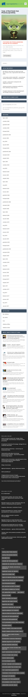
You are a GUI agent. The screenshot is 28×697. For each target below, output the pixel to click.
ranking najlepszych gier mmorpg (11, 641)
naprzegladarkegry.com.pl (10, 45)
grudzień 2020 (6, 195)
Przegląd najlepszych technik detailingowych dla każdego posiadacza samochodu (13, 91)
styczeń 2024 (6, 144)
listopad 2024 (6, 131)
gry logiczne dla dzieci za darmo (11, 586)
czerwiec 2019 (6, 222)
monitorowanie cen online (9, 598)
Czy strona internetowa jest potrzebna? (11, 481)
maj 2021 (5, 185)
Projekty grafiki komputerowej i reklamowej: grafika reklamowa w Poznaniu (13, 537)
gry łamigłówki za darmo (9, 592)
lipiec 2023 (5, 161)
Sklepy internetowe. (6, 465)
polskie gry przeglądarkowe (9, 619)
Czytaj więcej (7, 55)
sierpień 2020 (6, 208)
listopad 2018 (6, 245)
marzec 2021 (6, 191)
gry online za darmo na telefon (10, 589)
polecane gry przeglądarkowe (10, 616)
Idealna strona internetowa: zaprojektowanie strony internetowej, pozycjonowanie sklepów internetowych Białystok (14, 460)
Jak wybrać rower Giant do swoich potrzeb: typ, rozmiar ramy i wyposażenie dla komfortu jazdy (14, 72)
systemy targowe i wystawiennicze (11, 664)
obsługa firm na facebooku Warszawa (12, 613)
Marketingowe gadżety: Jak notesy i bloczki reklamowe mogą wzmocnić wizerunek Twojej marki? (14, 407)
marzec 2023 (6, 175)
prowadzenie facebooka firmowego (11, 638)
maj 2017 (5, 292)
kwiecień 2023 (6, 171)
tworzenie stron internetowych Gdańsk (13, 673)
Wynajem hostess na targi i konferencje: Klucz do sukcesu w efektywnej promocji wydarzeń (13, 503)
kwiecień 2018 (6, 269)
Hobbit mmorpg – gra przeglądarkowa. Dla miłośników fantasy (13, 416)
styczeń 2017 (6, 306)
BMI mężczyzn (5, 558)
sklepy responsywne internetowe (11, 652)
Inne (4, 320)
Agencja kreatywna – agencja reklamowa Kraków (13, 468)
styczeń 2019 (6, 239)
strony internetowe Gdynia (9, 655)
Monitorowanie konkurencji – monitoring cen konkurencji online (12, 449)
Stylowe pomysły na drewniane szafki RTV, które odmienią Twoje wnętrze (13, 87)
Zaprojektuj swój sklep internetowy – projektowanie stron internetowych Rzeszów (14, 397)
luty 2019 (5, 235)
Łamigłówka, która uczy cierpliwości (15, 424)
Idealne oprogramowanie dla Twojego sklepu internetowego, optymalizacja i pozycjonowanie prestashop (12, 439)
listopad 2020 (6, 198)
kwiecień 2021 (6, 188)
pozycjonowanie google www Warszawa (13, 622)
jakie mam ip (21, 592)
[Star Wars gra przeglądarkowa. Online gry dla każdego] (14, 27)
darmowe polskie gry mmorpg (10, 571)
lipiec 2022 (5, 181)
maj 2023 (5, 168)
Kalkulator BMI (6, 595)
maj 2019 (5, 225)
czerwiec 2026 (6, 121)
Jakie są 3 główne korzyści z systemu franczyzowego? (10, 516)
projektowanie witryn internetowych (12, 631)
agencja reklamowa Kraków (9, 555)
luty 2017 (5, 302)
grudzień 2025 (6, 124)
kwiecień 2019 (6, 228)
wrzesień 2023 (6, 155)
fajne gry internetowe (8, 574)
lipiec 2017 (5, 286)
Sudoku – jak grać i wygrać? (13, 344)
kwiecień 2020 (6, 215)
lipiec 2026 (5, 118)
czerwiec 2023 (6, 165)
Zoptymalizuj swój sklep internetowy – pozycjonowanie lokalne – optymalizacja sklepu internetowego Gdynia (12, 454)
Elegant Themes (16, 693)
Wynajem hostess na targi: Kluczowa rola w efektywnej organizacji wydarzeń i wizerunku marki (13, 520)
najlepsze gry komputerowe (9, 601)
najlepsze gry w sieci (7, 604)
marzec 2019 (6, 232)
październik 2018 (7, 249)
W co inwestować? (11, 388)
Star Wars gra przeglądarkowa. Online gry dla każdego (13, 42)
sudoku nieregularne (8, 658)
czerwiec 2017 (6, 289)
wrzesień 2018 (6, 252)
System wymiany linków (8, 661)
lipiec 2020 (5, 212)
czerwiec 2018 (6, 262)
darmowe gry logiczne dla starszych (12, 564)
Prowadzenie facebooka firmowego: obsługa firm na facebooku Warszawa (13, 444)
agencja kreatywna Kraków (9, 552)
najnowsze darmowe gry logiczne (11, 607)
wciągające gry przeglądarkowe (10, 679)
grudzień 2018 (6, 242)
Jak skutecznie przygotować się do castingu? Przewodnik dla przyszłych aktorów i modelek (12, 525)
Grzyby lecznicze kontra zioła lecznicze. (14, 370)
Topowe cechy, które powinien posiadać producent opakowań (13, 533)
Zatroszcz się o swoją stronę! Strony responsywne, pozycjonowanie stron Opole (13, 353)
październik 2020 (7, 202)
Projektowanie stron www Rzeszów (11, 628)
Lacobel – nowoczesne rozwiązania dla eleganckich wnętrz (12, 82)
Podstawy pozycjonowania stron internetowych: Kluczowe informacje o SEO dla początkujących (16, 337)
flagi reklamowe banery (8, 583)
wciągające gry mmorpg (8, 676)
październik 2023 (7, 151)
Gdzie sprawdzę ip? (6, 471)
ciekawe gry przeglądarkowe (9, 561)
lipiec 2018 (5, 259)
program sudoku (6, 625)
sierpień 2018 (6, 255)
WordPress (13, 695)
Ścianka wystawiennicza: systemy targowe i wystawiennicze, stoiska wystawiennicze (11, 511)
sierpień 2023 (6, 158)
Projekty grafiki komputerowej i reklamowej (10, 635)
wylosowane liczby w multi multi (11, 682)
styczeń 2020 (6, 218)
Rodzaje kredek (10, 362)
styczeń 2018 (6, 275)
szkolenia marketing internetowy (11, 667)
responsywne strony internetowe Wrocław (11, 648)
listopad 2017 (6, 279)
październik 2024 (7, 134)
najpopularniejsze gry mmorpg (10, 610)
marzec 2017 (6, 299)
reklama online (6, 327)
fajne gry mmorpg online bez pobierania (12, 577)
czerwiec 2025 (6, 128)
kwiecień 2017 (6, 296)
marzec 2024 (6, 138)
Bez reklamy (6, 314)
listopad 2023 (6, 148)
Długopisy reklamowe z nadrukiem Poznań (11, 507)
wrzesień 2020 (6, 205)
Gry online (5, 317)
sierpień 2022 (6, 178)
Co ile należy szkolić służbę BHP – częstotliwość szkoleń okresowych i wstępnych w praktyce (14, 78)
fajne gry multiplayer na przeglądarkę (12, 580)
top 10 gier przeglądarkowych (10, 670)
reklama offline (6, 324)
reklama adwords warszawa (9, 644)
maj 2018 (5, 265)
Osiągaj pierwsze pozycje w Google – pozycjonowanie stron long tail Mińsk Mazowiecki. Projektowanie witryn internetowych (13, 476)
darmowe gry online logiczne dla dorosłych (11, 567)
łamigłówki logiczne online (9, 685)
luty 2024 (5, 141)
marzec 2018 (6, 272)
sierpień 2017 (6, 282)
